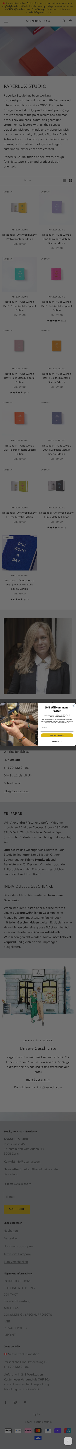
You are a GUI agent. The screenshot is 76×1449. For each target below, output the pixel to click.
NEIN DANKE (57, 741)
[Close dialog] (74, 705)
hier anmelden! (57, 735)
